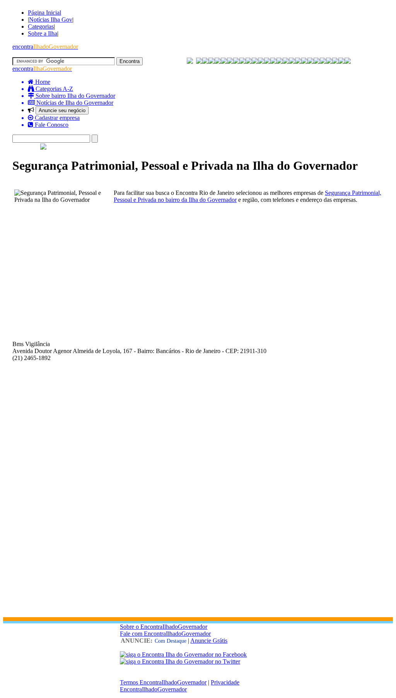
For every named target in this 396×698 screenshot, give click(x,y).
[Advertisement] (198, 266)
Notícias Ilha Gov (50, 19)
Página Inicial (44, 12)
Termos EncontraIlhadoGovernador (163, 682)
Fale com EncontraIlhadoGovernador (165, 633)
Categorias (41, 26)
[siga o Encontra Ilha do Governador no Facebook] (183, 654)
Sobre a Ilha (42, 33)
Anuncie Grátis (208, 640)
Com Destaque (170, 641)
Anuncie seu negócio (62, 110)
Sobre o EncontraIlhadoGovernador (163, 626)
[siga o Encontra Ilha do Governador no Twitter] (180, 661)
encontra (45, 46)
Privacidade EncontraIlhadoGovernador (179, 686)
